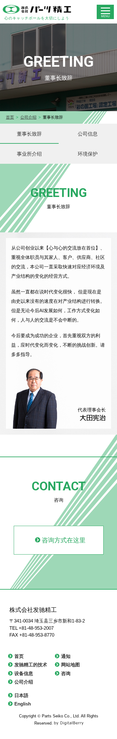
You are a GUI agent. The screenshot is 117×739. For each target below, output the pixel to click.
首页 (10, 117)
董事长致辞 (29, 134)
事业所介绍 (29, 154)
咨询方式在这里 (63, 540)
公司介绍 (28, 117)
